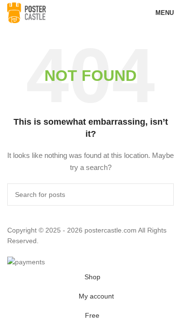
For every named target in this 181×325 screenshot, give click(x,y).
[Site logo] (26, 12)
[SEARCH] (163, 194)
